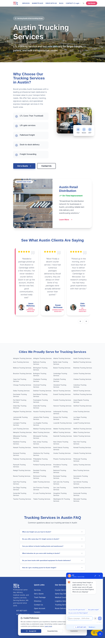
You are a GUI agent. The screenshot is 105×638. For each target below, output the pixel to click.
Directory (37, 601)
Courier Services (61, 590)
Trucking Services (62, 605)
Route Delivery (60, 608)
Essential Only (52, 631)
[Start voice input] (95, 618)
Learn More (64, 219)
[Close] (99, 576)
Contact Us (46, 166)
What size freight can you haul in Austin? (36, 532)
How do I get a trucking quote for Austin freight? (39, 567)
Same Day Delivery (62, 594)
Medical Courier (61, 597)
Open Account (39, 608)
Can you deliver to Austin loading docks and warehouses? (42, 546)
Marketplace (37, 3)
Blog (61, 3)
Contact (69, 3)
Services (26, 3)
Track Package (40, 597)
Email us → (92, 627)
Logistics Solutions (62, 601)
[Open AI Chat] (100, 634)
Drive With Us (51, 3)
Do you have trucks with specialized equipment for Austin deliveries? (46, 560)
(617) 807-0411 (81, 627)
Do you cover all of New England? (78, 613)
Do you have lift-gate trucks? (76, 609)
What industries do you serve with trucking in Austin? (41, 553)
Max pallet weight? (93, 609)
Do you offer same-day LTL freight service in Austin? (40, 539)
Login (77, 3)
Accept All (32, 631)
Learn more (48, 626)
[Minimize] (95, 576)
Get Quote (91, 3)
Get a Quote (22, 166)
